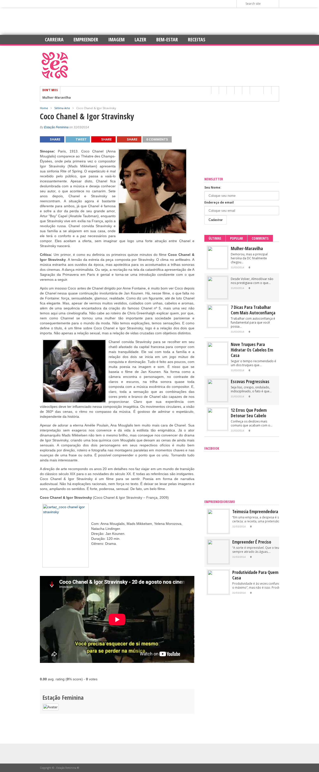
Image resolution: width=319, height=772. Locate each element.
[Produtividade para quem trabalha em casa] (218, 593)
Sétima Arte (62, 108)
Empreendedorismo (219, 501)
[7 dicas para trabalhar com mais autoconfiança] (218, 326)
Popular (236, 238)
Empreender (86, 39)
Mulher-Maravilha (56, 97)
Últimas (215, 238)
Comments (260, 238)
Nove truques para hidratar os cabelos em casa (252, 350)
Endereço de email (219, 202)
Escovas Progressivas (250, 381)
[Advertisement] (159, 21)
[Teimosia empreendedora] (218, 532)
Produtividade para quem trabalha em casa (267, 574)
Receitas (196, 39)
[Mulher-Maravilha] (218, 267)
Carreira (54, 39)
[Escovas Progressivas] (218, 400)
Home (44, 108)
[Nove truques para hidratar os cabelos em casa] (218, 363)
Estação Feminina (56, 127)
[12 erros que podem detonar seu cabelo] (218, 429)
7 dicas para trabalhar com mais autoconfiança (253, 309)
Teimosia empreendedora (255, 511)
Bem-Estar (167, 39)
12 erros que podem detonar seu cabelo (249, 412)
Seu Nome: (212, 187)
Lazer (140, 39)
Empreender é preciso (251, 542)
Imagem (116, 39)
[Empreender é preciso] (218, 563)
